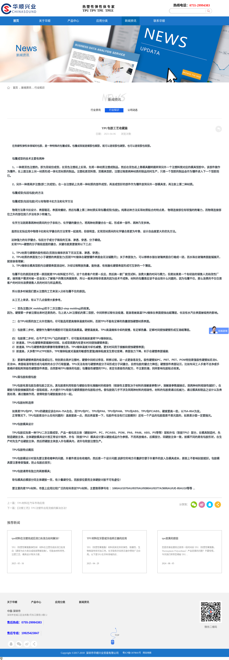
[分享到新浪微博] (202, 504)
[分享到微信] (194, 504)
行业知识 (40, 87)
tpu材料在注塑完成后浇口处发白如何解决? (35, 538)
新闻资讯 (26, 87)
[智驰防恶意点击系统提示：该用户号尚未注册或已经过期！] (1, 658)
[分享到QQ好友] (209, 504)
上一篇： (26, 503)
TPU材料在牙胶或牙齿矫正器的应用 (107, 538)
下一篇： (37, 508)
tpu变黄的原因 (170, 538)
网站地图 (147, 653)
